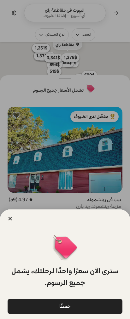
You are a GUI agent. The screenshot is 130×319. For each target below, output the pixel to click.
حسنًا (65, 306)
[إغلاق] (10, 218)
